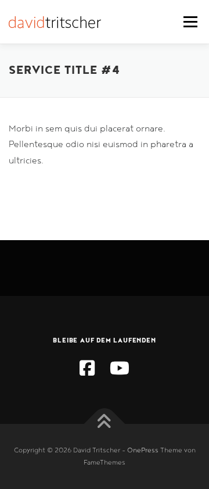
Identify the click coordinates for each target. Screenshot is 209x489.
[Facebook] (87, 370)
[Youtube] (119, 370)
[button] (25, 37)
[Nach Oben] (104, 423)
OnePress (142, 450)
